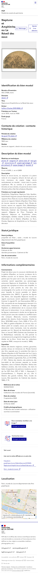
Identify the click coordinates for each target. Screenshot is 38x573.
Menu (35, 2)
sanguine (12, 161)
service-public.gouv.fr (19, 548)
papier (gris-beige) (23, 163)
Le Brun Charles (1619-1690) (11, 108)
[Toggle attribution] (34, 515)
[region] (19, 504)
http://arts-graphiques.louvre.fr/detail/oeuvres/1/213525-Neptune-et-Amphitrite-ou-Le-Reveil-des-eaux (18, 463)
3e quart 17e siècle (8, 136)
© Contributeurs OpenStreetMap (13, 517)
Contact (21, 557)
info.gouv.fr (5, 548)
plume (3, 161)
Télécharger (22, 28)
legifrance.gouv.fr (7, 552)
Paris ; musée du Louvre (11, 469)
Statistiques (19, 560)
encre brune (9, 163)
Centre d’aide (30, 560)
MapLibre (5, 515)
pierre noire (23, 161)
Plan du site (7, 563)
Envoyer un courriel (19, 426)
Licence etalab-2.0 (17, 570)
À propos (29, 557)
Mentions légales (5, 567)
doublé (28, 165)
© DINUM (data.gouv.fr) (16, 515)
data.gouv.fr (20, 552)
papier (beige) (18, 165)
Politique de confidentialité (18, 567)
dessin (3, 98)
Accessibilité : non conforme (9, 557)
